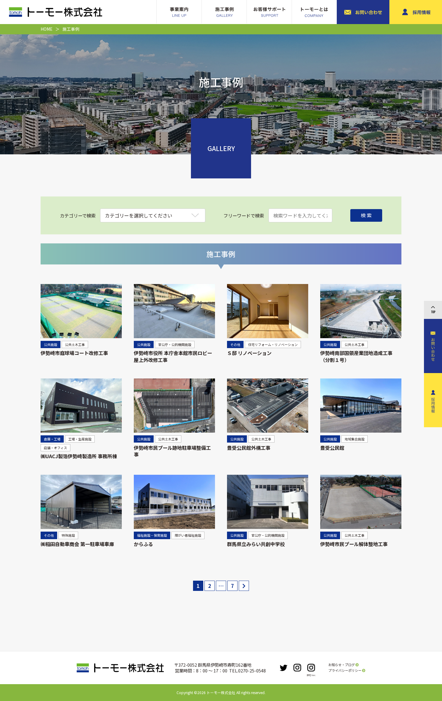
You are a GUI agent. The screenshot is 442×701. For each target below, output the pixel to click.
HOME (46, 29)
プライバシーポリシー (345, 670)
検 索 (366, 215)
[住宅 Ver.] (311, 668)
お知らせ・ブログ (341, 664)
